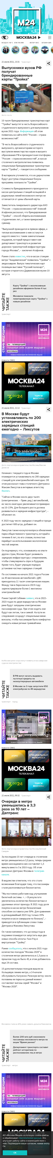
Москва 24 (26, 37)
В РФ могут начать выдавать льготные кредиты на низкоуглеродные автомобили (28, 679)
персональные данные (30, 1138)
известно (20, 256)
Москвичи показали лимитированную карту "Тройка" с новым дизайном (30, 299)
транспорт (6, 314)
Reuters (6, 491)
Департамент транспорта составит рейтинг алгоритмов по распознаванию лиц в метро (30, 1050)
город (15, 702)
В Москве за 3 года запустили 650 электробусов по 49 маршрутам (30, 687)
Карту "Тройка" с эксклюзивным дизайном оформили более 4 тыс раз (29, 288)
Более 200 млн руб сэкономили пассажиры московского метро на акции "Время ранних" (30, 1039)
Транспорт (26, 62)
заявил (30, 598)
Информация (27, 131)
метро (15, 1065)
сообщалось (15, 948)
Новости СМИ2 (8, 360)
